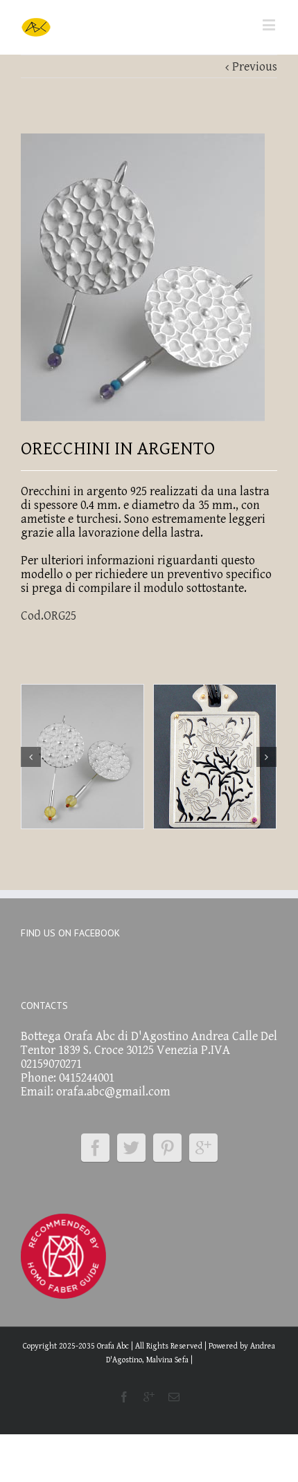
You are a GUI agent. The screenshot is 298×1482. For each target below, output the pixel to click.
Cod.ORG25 (48, 616)
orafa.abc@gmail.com (113, 1091)
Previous (254, 66)
